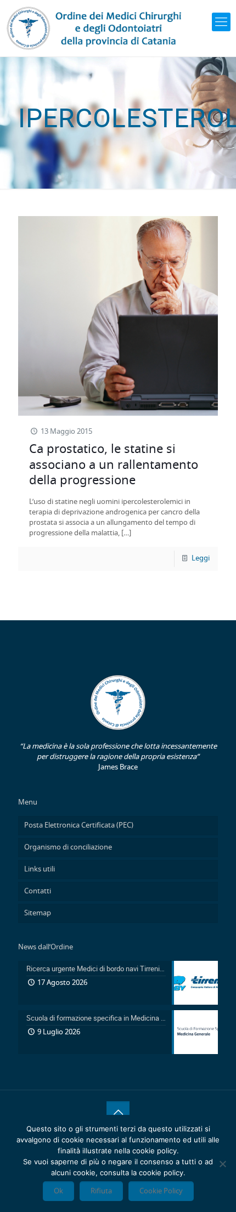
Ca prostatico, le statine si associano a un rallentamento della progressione (113, 464)
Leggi (201, 558)
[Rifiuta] (222, 1163)
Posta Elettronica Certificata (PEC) (78, 825)
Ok (58, 1191)
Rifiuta (101, 1191)
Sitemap (37, 913)
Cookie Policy (161, 1191)
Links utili (39, 869)
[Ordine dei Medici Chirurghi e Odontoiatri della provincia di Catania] (96, 28)
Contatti (37, 891)
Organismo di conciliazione (68, 847)
